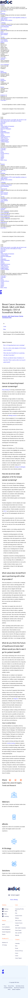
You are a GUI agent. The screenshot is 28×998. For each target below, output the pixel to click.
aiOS (3, 59)
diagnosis (16, 698)
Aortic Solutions (4, 41)
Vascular (2, 37)
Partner (21, 316)
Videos (2, 134)
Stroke (2, 32)
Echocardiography (5, 26)
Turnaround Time (6, 317)
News (2, 151)
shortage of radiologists (20, 467)
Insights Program (4, 140)
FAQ (2, 130)
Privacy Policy (11, 986)
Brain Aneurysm (4, 33)
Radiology (3, 13)
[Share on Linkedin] (21, 780)
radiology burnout (12, 415)
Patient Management (3, 72)
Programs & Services (5, 136)
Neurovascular (4, 29)
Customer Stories (4, 127)
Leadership (3, 149)
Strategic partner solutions (6, 20)
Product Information (5, 132)
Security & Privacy (5, 153)
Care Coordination (5, 64)
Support (2, 157)
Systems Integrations (3, 80)
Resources (3, 123)
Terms (5, 986)
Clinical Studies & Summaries (7, 126)
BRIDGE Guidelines (7, 107)
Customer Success (5, 139)
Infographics (3, 131)
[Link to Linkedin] (14, 293)
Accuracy (4, 316)
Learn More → (4, 100)
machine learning (11, 743)
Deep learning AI (6, 389)
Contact (2, 156)
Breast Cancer (14, 316)
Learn (4, 326)
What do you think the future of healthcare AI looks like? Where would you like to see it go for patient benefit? (14, 360)
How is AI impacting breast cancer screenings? (14, 345)
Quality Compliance (16, 989)
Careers (2, 154)
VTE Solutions (4, 39)
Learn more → (4, 11)
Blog (2, 125)
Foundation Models (7, 111)
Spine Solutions (4, 34)
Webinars (3, 135)
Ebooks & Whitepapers (6, 128)
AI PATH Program (5, 141)
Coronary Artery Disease (6, 25)
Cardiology (3, 22)
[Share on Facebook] (10, 780)
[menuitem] (14, 23)
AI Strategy (5, 103)
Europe (2, 152)
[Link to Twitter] (14, 291)
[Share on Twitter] (15, 780)
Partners (2, 87)
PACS (5, 511)
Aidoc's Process (4, 138)
